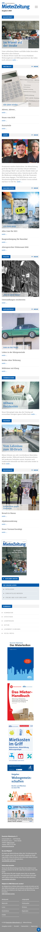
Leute (3, 907)
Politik (4, 915)
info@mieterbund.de (8, 846)
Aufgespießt (25, 899)
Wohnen (24, 907)
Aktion (6, 625)
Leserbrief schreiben (12, 629)
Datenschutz (25, 926)
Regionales (25, 911)
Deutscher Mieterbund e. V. (14, 922)
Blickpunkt (5, 899)
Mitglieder (10, 589)
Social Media (9, 633)
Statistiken (8, 617)
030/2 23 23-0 (10, 842)
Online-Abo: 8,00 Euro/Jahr (16, 597)
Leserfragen (9, 621)
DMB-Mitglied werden (14, 593)
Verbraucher (25, 903)
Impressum (34, 926)
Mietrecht (5, 903)
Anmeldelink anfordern (9, 861)
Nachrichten (5, 911)
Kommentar (8, 612)
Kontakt (16, 926)
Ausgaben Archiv (11, 578)
